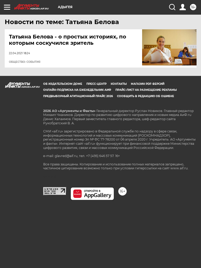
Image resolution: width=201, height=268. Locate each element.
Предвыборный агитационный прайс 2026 (78, 96)
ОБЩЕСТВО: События (24, 62)
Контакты (119, 84)
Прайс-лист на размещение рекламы (146, 90)
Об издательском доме (62, 84)
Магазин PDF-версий (147, 84)
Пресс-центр (96, 84)
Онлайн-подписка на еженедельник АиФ (77, 90)
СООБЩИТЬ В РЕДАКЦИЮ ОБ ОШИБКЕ (145, 96)
